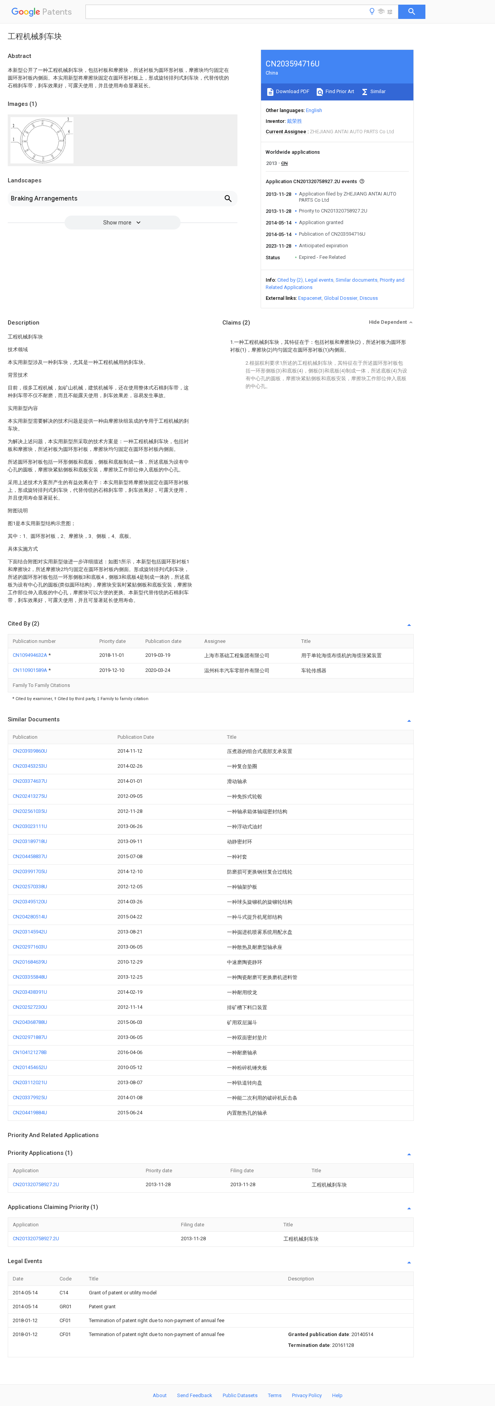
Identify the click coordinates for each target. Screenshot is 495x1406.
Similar (377, 91)
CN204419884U (30, 1112)
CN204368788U (30, 1022)
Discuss (369, 298)
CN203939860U (30, 751)
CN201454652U (30, 1067)
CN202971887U (30, 1037)
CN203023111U (30, 826)
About (160, 1395)
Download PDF (292, 91)
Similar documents (356, 280)
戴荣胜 (294, 121)
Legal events (319, 280)
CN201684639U (30, 962)
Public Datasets (240, 1395)
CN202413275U (30, 796)
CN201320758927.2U (36, 1184)
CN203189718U (30, 841)
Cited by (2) (290, 280)
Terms (275, 1395)
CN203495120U (30, 901)
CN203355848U (30, 977)
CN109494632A (30, 655)
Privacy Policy (307, 1395)
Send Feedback (194, 1395)
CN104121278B (30, 1052)
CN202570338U (30, 886)
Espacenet (310, 298)
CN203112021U (30, 1082)
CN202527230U (30, 1007)
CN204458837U (30, 856)
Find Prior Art (339, 91)
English (314, 110)
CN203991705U (30, 871)
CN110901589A (30, 670)
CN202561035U (30, 811)
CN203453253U (30, 766)
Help (337, 1395)
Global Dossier (340, 298)
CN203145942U (30, 932)
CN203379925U (30, 1097)
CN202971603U (30, 947)
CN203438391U (30, 992)
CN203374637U (30, 781)
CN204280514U (30, 917)
